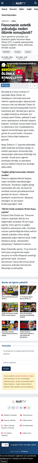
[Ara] (35, 3)
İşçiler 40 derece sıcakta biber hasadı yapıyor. (10, 314)
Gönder (6, 369)
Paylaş (6, 85)
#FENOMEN (6, 52)
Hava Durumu (27, 415)
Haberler (5, 21)
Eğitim (21, 9)
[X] (13, 407)
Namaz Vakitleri (10, 420)
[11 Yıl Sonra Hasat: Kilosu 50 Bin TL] (28, 290)
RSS (6, 445)
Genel (13, 21)
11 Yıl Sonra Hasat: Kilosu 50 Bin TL (26, 297)
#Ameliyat (17, 52)
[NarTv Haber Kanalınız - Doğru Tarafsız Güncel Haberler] (19, 3)
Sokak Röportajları (9, 15)
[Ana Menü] (2, 3)
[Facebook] (9, 407)
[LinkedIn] (21, 407)
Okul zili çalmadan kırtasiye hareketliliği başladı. (27, 315)
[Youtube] (25, 407)
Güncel (4, 9)
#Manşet (27, 52)
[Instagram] (17, 407)
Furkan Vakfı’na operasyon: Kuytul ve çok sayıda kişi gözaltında (27, 334)
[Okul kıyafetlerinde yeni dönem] (10, 290)
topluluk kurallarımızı (22, 376)
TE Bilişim (24, 451)
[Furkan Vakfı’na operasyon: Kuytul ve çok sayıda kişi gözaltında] (28, 325)
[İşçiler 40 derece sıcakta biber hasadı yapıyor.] (10, 307)
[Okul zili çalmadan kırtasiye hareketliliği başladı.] (28, 307)
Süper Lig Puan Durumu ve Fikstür (7, 427)
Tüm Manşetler (27, 426)
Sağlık (29, 9)
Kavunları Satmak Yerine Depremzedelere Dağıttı (10, 333)
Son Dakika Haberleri (6, 434)
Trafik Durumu (27, 420)
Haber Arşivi (27, 433)
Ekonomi (13, 9)
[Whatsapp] (29, 407)
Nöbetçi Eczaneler (10, 415)
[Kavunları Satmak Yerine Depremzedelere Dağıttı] (10, 325)
